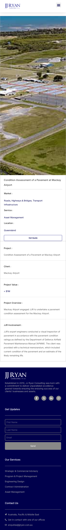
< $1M (7, 291)
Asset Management (14, 217)
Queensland (10, 230)
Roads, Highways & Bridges (18, 200)
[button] (58, 4)
